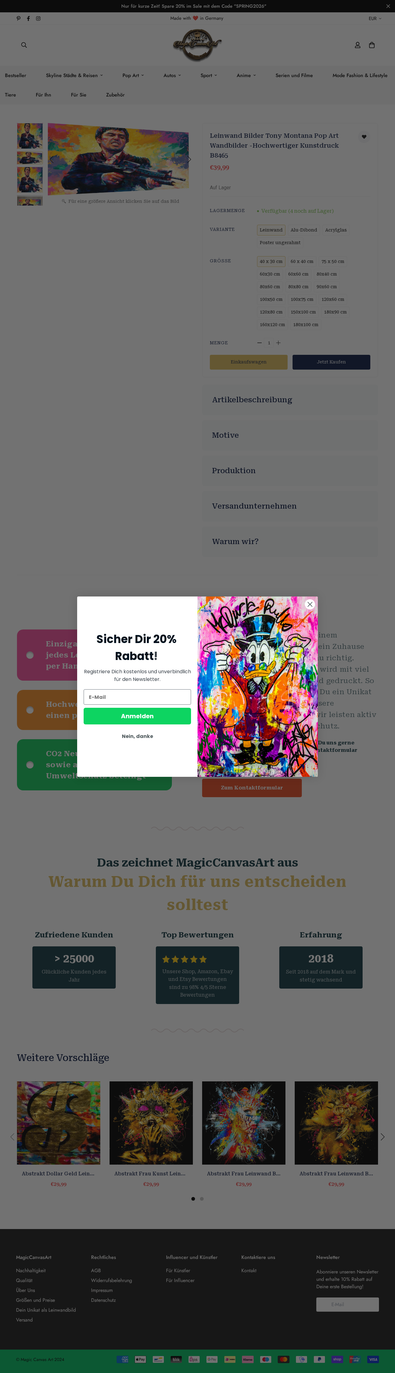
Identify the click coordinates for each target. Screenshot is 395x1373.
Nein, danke (137, 736)
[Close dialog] (310, 604)
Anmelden (137, 716)
